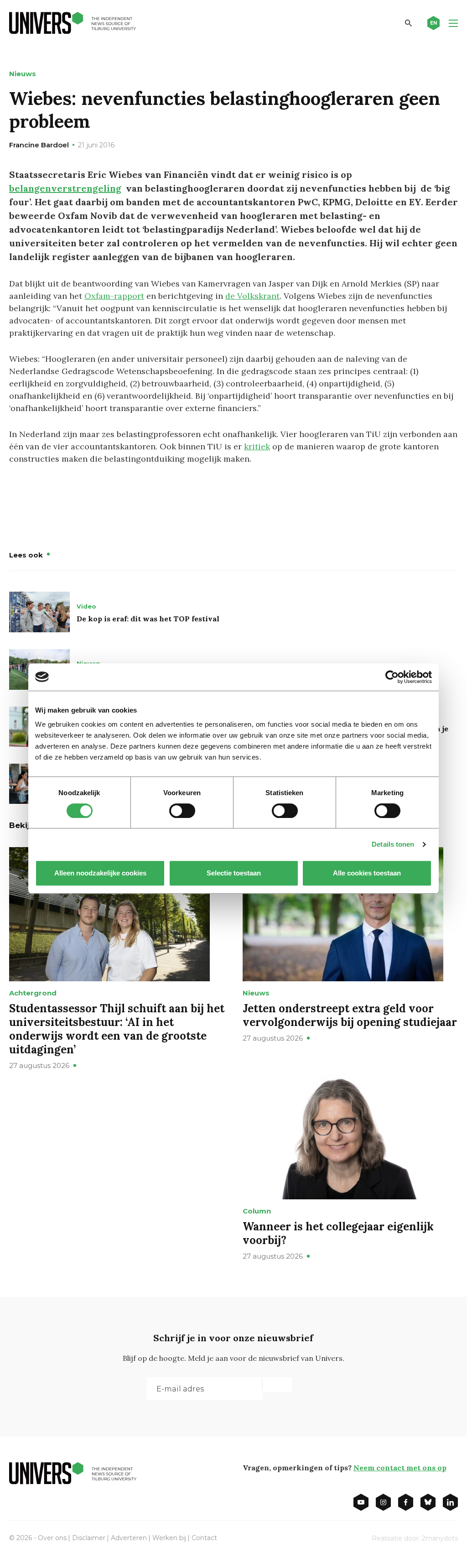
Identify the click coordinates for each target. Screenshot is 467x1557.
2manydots (440, 1538)
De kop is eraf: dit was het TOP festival (148, 618)
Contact (204, 1538)
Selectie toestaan (234, 873)
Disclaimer (88, 1538)
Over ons (52, 1538)
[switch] (182, 810)
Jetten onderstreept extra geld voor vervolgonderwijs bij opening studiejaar (350, 1015)
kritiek (257, 446)
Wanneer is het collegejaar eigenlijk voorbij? (338, 1233)
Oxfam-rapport (114, 296)
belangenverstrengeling (65, 188)
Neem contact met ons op (399, 1467)
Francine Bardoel (39, 145)
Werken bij (169, 1538)
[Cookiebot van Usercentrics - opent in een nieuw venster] (392, 677)
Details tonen (393, 844)
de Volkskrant (252, 296)
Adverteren (129, 1538)
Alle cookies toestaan (367, 873)
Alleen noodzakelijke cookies (100, 873)
